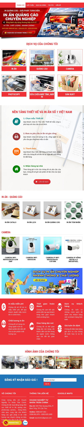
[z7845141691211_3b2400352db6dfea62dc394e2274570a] (62, 362)
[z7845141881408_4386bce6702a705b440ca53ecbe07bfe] (75, 362)
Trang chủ (20, 5)
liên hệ (58, 5)
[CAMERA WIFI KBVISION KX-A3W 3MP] (10, 246)
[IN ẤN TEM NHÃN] (73, 210)
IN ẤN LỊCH (31, 222)
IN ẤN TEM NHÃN (73, 222)
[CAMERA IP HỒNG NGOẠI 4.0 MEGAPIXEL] (73, 246)
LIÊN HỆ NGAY (43, 182)
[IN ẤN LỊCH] (31, 210)
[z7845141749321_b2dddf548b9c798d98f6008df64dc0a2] (8, 362)
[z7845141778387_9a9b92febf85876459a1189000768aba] (21, 362)
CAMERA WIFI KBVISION (31, 259)
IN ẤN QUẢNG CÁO (52, 222)
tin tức (51, 5)
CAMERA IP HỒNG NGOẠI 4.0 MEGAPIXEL (73, 259)
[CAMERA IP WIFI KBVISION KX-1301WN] (52, 246)
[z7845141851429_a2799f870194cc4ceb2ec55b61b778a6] (48, 362)
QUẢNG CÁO (42, 69)
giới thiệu (30, 5)
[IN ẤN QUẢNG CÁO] (52, 210)
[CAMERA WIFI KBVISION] (31, 246)
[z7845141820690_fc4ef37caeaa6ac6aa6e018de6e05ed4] (35, 362)
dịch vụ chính (41, 5)
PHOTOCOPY (14, 94)
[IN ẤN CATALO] (10, 210)
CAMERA (70, 69)
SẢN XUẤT (70, 94)
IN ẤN (13, 69)
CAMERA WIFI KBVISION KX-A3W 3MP (10, 259)
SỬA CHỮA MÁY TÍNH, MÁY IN (42, 95)
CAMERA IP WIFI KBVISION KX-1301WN (52, 259)
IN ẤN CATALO (10, 222)
